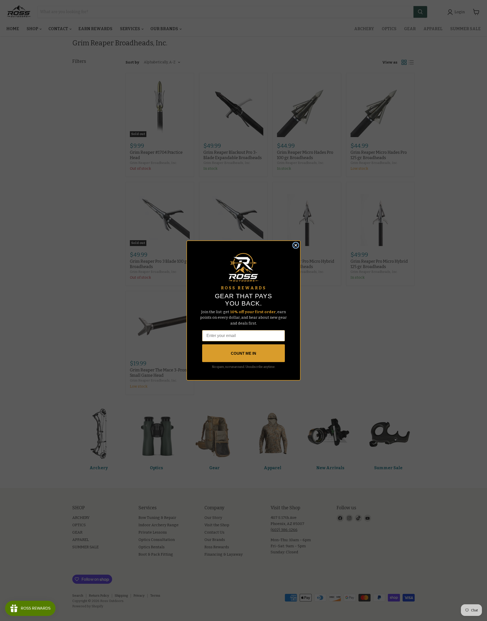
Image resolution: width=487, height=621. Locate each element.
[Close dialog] (296, 245)
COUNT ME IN (243, 353)
